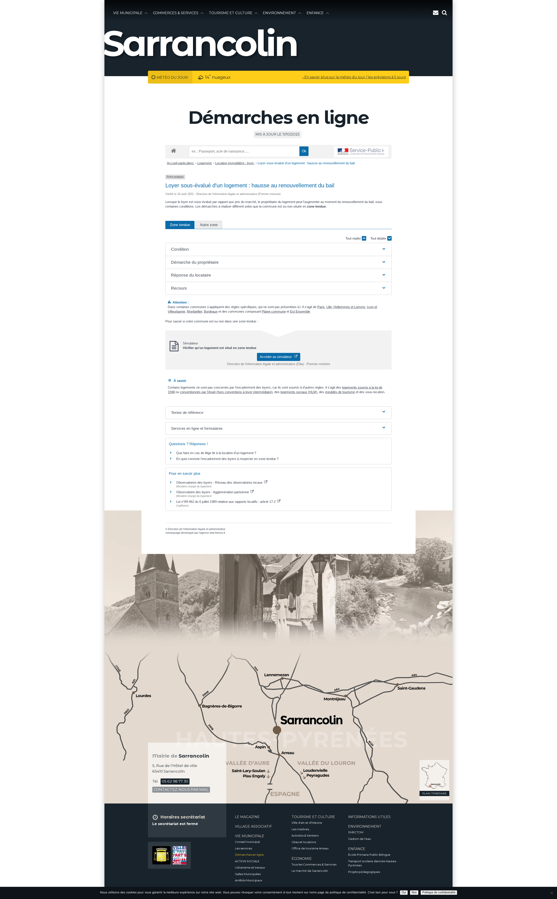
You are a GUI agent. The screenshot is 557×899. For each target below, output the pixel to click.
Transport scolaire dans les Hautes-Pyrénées (372, 863)
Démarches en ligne (249, 854)
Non (414, 892)
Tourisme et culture (230, 13)
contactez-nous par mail (181, 789)
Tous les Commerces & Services (314, 864)
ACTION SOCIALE (247, 861)
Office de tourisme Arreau (310, 848)
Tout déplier (378, 238)
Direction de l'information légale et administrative (196, 529)
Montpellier (194, 311)
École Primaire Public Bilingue (369, 854)
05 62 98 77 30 (175, 781)
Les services (243, 848)
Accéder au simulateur (277, 357)
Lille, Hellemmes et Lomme (345, 307)
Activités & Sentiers (305, 835)
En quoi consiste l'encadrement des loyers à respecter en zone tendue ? (227, 459)
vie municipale (128, 13)
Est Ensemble (300, 311)
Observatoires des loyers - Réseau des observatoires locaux (219, 482)
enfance (315, 13)
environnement (279, 13)
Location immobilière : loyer (235, 163)
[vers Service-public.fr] (361, 151)
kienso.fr (220, 532)
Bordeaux (211, 311)
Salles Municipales (248, 874)
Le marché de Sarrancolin (310, 870)
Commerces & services (175, 13)
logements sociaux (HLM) (298, 392)
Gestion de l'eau (359, 838)
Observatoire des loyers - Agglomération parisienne (213, 492)
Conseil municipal (247, 842)
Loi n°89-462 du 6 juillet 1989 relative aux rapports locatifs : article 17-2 (226, 501)
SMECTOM (355, 832)
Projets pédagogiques (364, 872)
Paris (321, 307)
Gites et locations (304, 842)
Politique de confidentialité (438, 892)
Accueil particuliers (181, 163)
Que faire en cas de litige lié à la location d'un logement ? (216, 453)
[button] (278, 249)
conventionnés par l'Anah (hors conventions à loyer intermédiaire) (226, 392)
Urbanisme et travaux (250, 867)
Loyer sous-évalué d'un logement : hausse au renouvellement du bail (306, 163)
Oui (404, 892)
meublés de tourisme (340, 392)
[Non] (551, 893)
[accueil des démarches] (173, 150)
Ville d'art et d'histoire (307, 822)
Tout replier (354, 238)
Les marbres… (301, 829)
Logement (204, 163)
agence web (207, 532)
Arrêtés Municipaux (248, 880)
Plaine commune (274, 311)
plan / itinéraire (434, 793)
